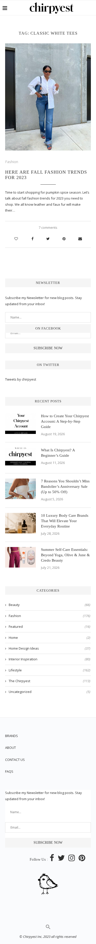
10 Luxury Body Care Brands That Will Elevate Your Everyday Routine (64, 520)
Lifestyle (49, 670)
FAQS (9, 771)
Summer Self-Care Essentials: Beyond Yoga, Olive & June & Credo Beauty (65, 555)
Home (49, 637)
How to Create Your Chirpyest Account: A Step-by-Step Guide (65, 421)
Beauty (49, 604)
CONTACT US (15, 759)
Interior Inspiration (49, 659)
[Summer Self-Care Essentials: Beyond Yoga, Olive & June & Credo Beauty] (20, 557)
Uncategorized (49, 691)
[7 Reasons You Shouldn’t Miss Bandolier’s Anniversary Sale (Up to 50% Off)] (20, 489)
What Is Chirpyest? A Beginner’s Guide (58, 453)
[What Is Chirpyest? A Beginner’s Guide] (20, 458)
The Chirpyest (49, 681)
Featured (49, 626)
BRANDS (11, 735)
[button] (48, 928)
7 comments (48, 227)
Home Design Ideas (49, 648)
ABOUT (10, 747)
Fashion (11, 161)
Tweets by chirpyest (20, 379)
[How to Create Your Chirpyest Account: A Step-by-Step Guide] (20, 423)
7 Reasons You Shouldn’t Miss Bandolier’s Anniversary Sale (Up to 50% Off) (65, 486)
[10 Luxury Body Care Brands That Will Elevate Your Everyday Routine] (20, 523)
